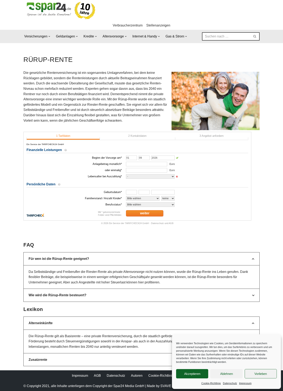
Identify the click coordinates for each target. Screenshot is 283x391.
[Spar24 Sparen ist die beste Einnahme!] (59, 10)
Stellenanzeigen (158, 25)
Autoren (137, 375)
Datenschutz (230, 383)
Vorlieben (260, 373)
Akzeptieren (192, 373)
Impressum (245, 383)
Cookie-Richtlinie (211, 383)
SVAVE (165, 386)
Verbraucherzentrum (128, 25)
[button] (49, 36)
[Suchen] (255, 36)
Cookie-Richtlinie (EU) (164, 375)
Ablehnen (226, 373)
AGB (97, 375)
